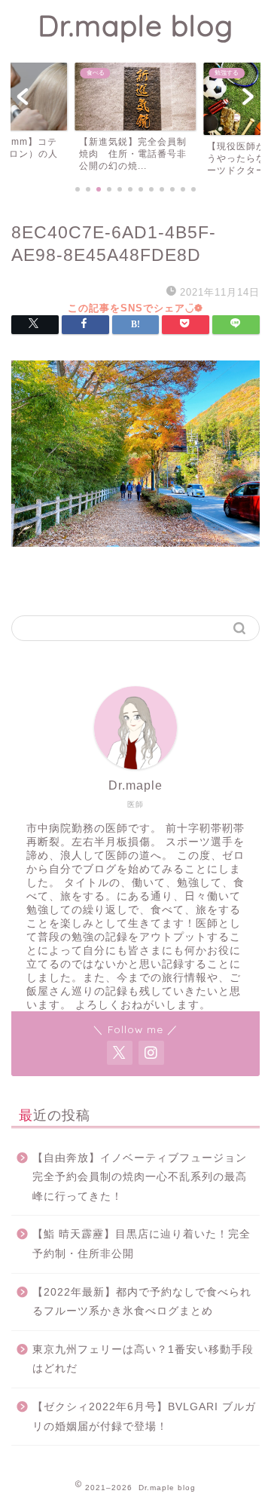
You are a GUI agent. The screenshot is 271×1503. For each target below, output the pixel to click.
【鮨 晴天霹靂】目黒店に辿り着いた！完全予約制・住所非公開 (141, 1243)
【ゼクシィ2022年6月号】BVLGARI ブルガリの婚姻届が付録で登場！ (144, 1416)
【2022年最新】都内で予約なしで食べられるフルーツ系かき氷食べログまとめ (141, 1302)
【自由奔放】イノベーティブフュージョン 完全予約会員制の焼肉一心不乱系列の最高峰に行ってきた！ (144, 1177)
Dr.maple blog (135, 26)
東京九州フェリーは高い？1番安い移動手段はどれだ (143, 1359)
